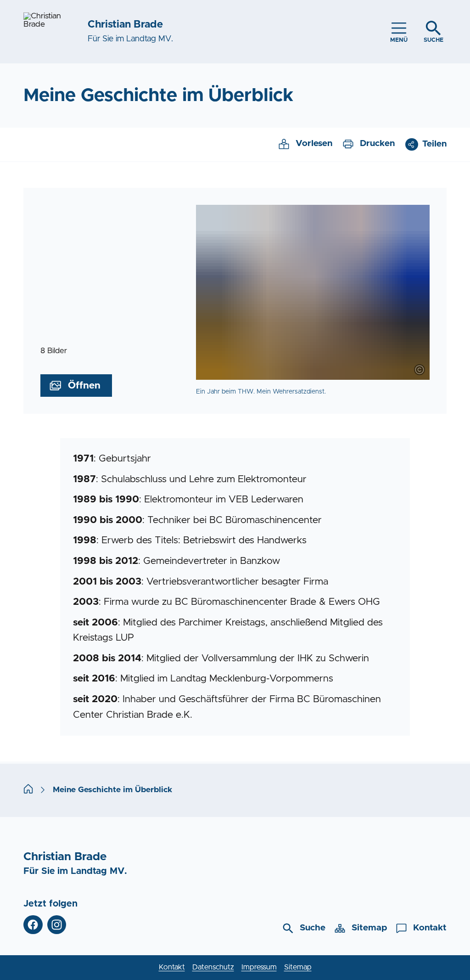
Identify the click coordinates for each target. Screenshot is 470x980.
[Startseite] (28, 790)
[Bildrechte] (419, 369)
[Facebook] (32, 924)
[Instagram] (56, 924)
